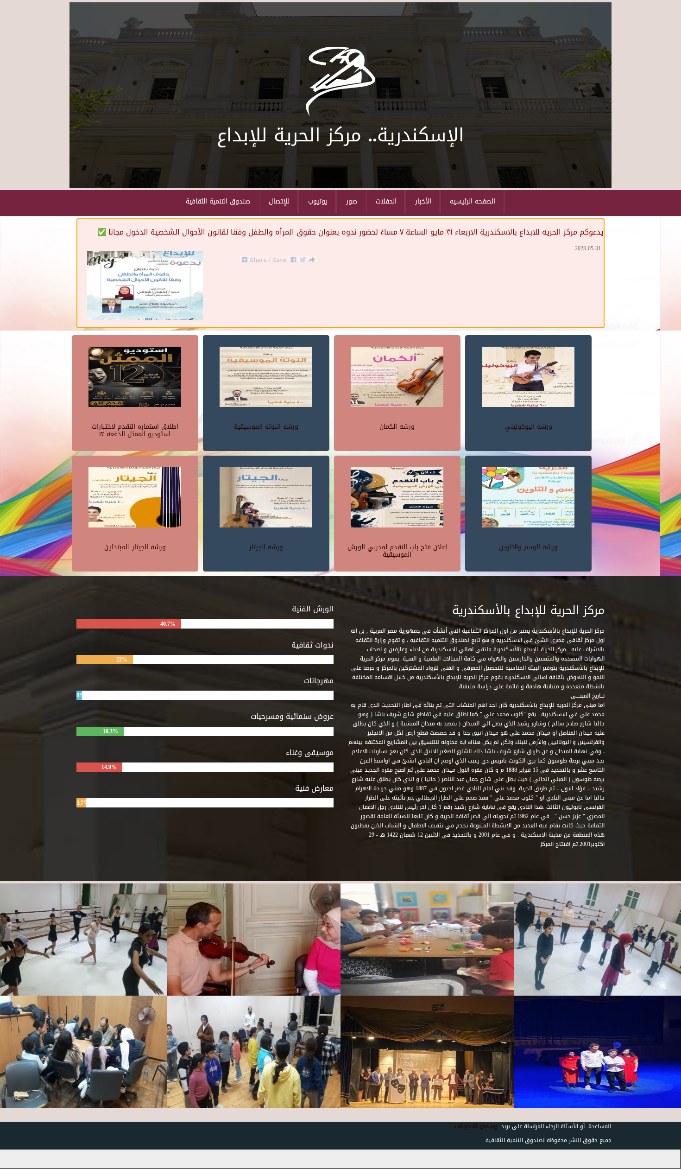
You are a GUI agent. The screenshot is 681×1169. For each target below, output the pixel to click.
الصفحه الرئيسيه (472, 201)
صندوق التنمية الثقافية (218, 201)
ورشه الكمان (397, 426)
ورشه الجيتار (266, 547)
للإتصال (279, 201)
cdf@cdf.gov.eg (472, 1126)
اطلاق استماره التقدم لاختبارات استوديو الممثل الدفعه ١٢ (135, 430)
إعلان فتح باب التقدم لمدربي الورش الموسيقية (397, 550)
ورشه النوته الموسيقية (266, 426)
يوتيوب (318, 201)
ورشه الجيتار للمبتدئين (135, 547)
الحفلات (386, 201)
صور (351, 201)
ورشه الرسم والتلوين (528, 547)
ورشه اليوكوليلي (528, 426)
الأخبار (423, 201)
